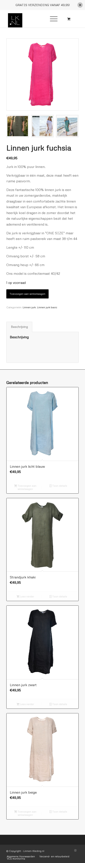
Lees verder (26, 596)
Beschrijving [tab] (19, 326)
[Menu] (52, 18)
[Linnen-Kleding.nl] (35, 18)
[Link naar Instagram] (75, 850)
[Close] (80, 5)
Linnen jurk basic (47, 307)
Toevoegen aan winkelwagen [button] (26, 487)
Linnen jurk (29, 307)
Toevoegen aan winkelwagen (27, 293)
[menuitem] (53, 18)
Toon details (59, 485)
